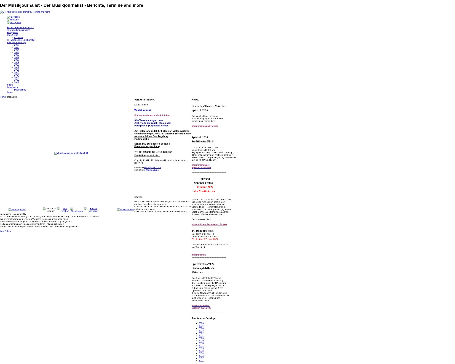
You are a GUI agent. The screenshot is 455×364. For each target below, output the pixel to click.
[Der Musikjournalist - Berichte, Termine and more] (25, 12)
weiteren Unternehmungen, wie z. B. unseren (161, 132)
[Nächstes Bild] (125, 209)
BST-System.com (152, 167)
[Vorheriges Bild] (17, 209)
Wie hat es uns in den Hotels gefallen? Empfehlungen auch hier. (153, 153)
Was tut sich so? (142, 110)
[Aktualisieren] (77, 211)
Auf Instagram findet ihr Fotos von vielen (157, 131)
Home (3, 97)
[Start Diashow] (63, 211)
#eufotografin (141, 139)
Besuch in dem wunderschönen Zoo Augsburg (162, 135)
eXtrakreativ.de (151, 170)
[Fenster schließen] (92, 211)
